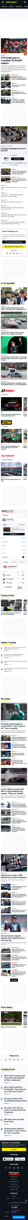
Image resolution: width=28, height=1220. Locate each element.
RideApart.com (14, 1189)
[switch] (24, 557)
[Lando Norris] (4, 575)
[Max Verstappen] (4, 579)
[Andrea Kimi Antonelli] (4, 582)
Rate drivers (8, 587)
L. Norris (8, 575)
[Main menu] (3, 2)
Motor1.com (14, 1179)
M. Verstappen (10, 579)
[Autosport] (8, 455)
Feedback (14, 1196)
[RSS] (21, 253)
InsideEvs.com (14, 1176)
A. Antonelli (9, 582)
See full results (20, 587)
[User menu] (24, 2)
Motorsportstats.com (14, 1186)
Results (24, 538)
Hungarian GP (12, 566)
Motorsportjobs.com (14, 1181)
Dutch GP (10, 519)
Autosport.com (14, 1184)
